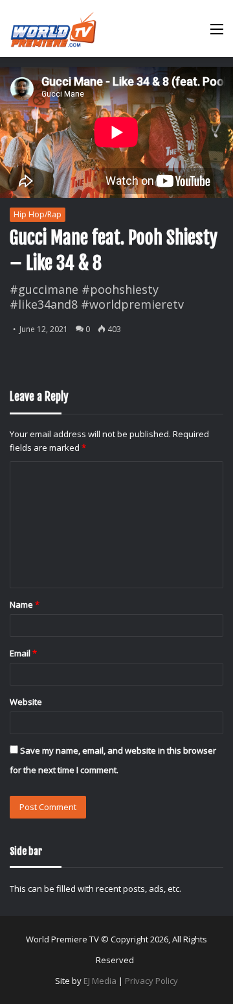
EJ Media (99, 980)
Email (23, 653)
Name (24, 604)
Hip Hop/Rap (37, 214)
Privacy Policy (151, 980)
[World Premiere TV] (53, 28)
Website (26, 702)
